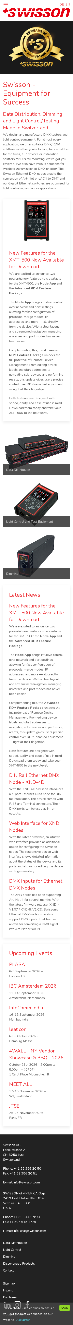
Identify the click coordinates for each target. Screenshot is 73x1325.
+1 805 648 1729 (23, 1222)
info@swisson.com (27, 1182)
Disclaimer (10, 1297)
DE (61, 4)
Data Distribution (15, 1243)
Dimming (9, 1256)
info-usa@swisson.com (30, 1231)
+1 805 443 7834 (27, 1217)
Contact (8, 1270)
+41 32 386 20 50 (27, 1168)
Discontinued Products (19, 1263)
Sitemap (9, 1283)
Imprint (8, 1290)
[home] (36, 12)
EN (67, 4)
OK (66, 1308)
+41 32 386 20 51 (23, 1173)
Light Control (12, 1250)
